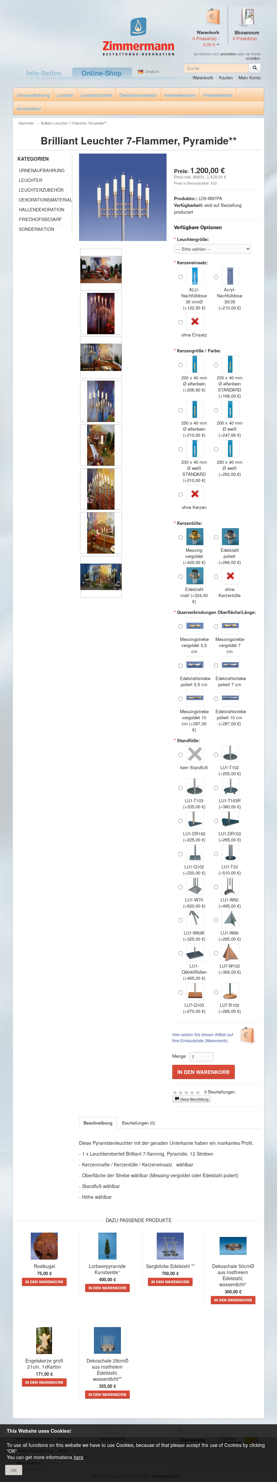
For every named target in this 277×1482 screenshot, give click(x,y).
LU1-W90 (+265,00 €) (230, 935)
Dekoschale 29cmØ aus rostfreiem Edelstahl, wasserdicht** (107, 1369)
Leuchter (65, 95)
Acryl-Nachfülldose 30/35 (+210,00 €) (229, 298)
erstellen (253, 58)
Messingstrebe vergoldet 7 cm (230, 645)
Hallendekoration (180, 95)
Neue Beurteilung (193, 1099)
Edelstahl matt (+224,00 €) (194, 595)
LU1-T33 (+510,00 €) (230, 869)
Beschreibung (97, 1123)
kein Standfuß (194, 767)
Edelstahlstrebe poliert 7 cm (230, 681)
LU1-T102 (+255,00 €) (230, 770)
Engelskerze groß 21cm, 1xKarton (44, 1363)
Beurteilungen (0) (138, 1123)
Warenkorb (203, 77)
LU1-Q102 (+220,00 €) (194, 869)
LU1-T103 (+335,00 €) (194, 803)
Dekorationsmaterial (138, 95)
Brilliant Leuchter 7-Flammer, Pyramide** (74, 123)
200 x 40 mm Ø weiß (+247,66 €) (230, 429)
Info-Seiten (43, 73)
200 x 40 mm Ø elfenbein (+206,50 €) (194, 383)
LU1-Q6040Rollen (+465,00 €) (194, 972)
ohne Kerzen (194, 507)
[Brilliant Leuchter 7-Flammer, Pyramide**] (101, 270)
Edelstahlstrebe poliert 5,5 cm (194, 681)
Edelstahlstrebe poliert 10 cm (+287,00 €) (230, 717)
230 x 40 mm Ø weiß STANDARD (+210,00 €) (194, 471)
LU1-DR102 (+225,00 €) (194, 836)
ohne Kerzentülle (230, 592)
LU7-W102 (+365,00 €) (230, 969)
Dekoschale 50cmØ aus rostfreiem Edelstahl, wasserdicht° (233, 1275)
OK (13, 1470)
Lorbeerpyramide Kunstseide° (107, 1269)
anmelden (228, 54)
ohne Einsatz (194, 334)
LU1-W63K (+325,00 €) (194, 935)
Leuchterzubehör (96, 95)
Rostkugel (44, 1266)
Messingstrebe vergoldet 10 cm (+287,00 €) (194, 720)
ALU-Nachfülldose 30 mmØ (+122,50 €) (194, 298)
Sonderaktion (29, 108)
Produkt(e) (245, 38)
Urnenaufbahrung (33, 95)
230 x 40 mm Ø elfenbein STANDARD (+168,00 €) (230, 386)
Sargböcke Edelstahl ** (170, 1266)
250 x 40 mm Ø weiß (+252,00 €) (230, 468)
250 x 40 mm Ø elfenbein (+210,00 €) (194, 429)
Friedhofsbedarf (217, 95)
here (78, 1457)
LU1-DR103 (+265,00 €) (230, 836)
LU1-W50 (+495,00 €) (230, 902)
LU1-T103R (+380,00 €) (230, 803)
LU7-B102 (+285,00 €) (230, 1008)
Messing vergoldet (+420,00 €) (194, 556)
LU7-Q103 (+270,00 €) (194, 1008)
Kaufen (226, 77)
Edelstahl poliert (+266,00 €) (230, 556)
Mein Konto (249, 77)
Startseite (26, 123)
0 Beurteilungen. (220, 1091)
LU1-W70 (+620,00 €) (194, 902)
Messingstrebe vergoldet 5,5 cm (194, 645)
